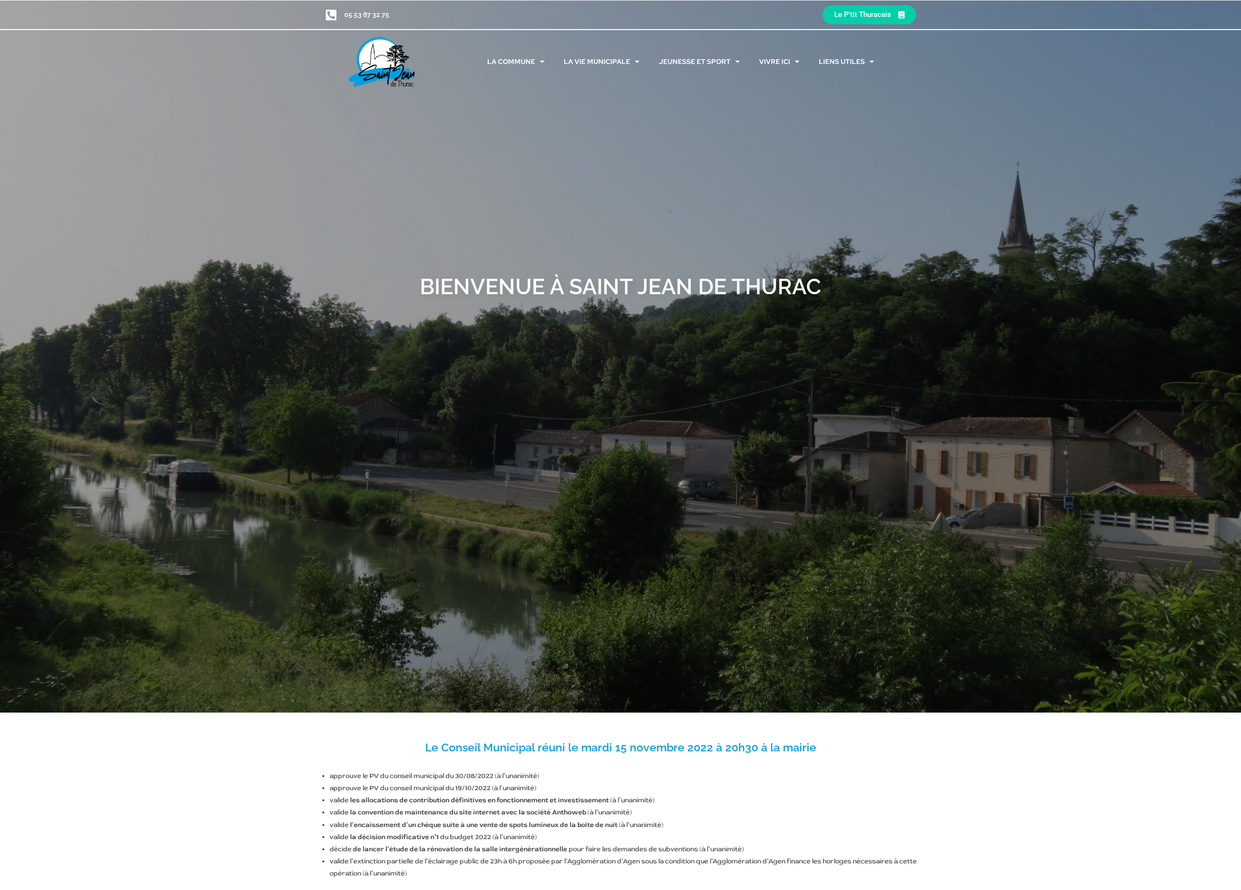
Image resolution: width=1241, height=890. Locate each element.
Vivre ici (774, 61)
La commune (511, 61)
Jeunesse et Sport (695, 61)
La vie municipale (597, 61)
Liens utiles (842, 61)
